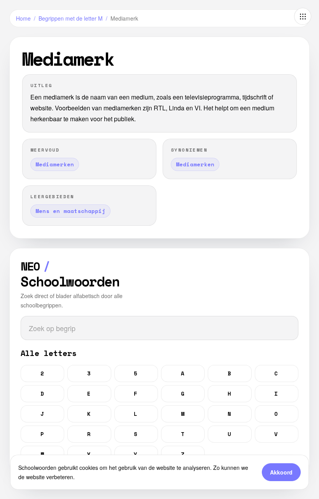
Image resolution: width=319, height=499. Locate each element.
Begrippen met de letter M (71, 18)
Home (23, 18)
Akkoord (281, 472)
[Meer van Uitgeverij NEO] (302, 16)
